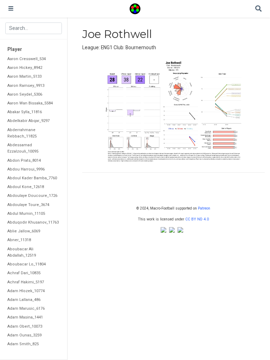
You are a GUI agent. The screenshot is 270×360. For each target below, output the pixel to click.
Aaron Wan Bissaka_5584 (30, 103)
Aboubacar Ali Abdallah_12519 (21, 252)
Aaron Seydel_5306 (24, 94)
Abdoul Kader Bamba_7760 (32, 178)
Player (14, 49)
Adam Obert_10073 (24, 326)
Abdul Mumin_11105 (26, 213)
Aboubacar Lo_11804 (26, 264)
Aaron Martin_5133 (24, 76)
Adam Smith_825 (23, 344)
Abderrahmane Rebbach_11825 (22, 133)
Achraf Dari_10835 (23, 273)
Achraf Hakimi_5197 (25, 282)
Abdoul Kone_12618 (25, 187)
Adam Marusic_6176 (26, 308)
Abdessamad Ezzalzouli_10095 (22, 148)
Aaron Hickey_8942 (24, 67)
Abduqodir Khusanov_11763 (33, 222)
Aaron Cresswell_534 (26, 59)
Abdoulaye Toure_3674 (28, 204)
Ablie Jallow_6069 (23, 231)
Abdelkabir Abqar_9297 (28, 120)
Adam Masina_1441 (25, 317)
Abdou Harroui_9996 (26, 169)
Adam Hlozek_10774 (26, 291)
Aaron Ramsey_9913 (25, 85)
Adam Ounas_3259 (24, 335)
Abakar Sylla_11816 (24, 112)
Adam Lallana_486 (23, 299)
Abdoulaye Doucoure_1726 (32, 195)
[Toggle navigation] (10, 9)
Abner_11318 (19, 240)
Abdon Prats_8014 (24, 160)
